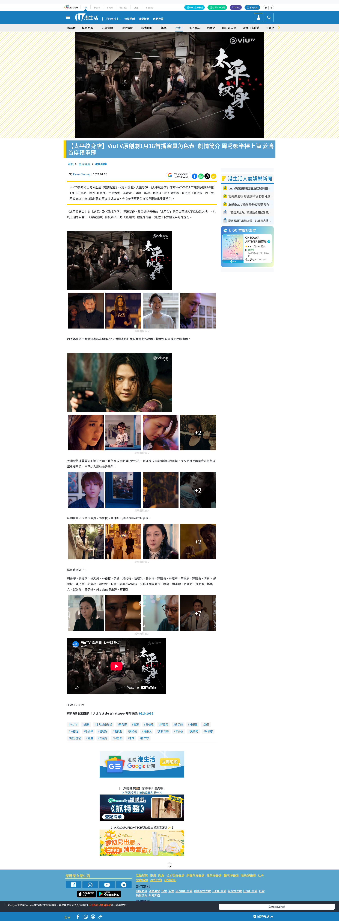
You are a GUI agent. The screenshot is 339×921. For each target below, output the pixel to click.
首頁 (71, 164)
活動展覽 (142, 875)
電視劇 (118, 731)
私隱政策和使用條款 (100, 905)
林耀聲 (193, 724)
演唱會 (71, 28)
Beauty (123, 7)
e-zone (149, 7)
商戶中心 (235, 7)
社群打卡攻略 (218, 7)
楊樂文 (147, 731)
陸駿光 (104, 731)
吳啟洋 (104, 738)
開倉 (161, 875)
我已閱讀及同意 (277, 906)
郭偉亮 (164, 724)
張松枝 (133, 731)
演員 (206, 724)
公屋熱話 (129, 19)
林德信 (74, 731)
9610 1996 (146, 713)
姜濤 (136, 724)
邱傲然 (118, 738)
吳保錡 (179, 724)
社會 (261, 875)
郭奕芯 (145, 738)
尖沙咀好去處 (175, 875)
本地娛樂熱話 (104, 724)
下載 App (253, 7)
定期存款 (158, 19)
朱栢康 (209, 731)
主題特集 (271, 28)
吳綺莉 (194, 731)
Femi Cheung (81, 174)
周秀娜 (123, 724)
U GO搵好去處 (196, 7)
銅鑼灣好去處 (195, 875)
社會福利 (170, 880)
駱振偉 (89, 731)
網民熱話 (141, 891)
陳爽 (131, 738)
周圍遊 (211, 28)
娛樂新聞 (144, 19)
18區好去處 (229, 28)
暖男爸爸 (75, 738)
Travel (97, 7)
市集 (153, 875)
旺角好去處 (248, 875)
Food (110, 7)
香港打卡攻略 (251, 28)
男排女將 (163, 731)
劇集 (87, 724)
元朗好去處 (214, 875)
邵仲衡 (179, 731)
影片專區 (195, 28)
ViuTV (74, 724)
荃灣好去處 (231, 875)
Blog (136, 7)
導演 (90, 738)
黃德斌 (149, 724)
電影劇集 (101, 164)
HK (85, 7)
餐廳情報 (142, 880)
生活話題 (84, 164)
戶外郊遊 (156, 880)
